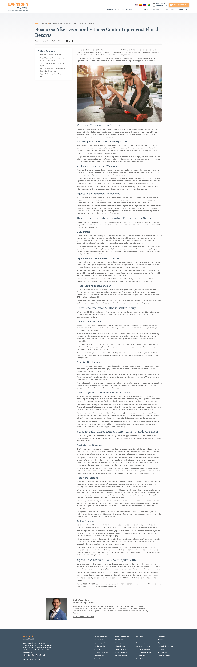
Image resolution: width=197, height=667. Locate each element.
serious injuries (120, 145)
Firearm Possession (121, 649)
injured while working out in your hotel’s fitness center (109, 572)
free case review (180, 5)
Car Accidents (98, 640)
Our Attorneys (140, 643)
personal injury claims (114, 366)
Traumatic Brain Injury (101, 652)
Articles (44, 23)
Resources (170, 9)
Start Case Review (164, 656)
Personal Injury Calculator (166, 646)
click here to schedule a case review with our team (137, 583)
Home (37, 23)
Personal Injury (111, 9)
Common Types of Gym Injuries (50, 54)
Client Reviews (140, 659)
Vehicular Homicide (121, 656)
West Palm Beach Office (143, 652)
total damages (103, 415)
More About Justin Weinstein (83, 616)
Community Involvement (143, 646)
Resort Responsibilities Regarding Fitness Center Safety (52, 59)
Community (183, 9)
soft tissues (134, 457)
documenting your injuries (126, 424)
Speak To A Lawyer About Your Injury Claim (53, 75)
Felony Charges (120, 646)
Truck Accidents (99, 656)
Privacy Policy (162, 652)
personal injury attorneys (115, 575)
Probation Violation (121, 652)
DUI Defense (119, 640)
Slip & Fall (97, 649)
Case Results (156, 9)
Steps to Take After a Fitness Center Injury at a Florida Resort (52, 69)
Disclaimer (161, 649)
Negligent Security (99, 643)
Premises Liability (99, 646)
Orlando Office (140, 656)
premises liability (130, 577)
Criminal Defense (128, 9)
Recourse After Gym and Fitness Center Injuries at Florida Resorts (71, 23)
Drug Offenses (119, 643)
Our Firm (143, 9)
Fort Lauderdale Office (143, 649)
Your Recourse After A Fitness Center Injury (52, 64)
